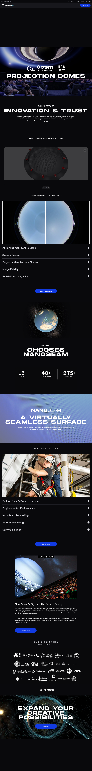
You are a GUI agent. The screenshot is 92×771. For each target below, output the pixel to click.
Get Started (46, 726)
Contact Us (85, 5)
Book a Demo (26, 630)
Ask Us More (46, 544)
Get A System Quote (46, 291)
